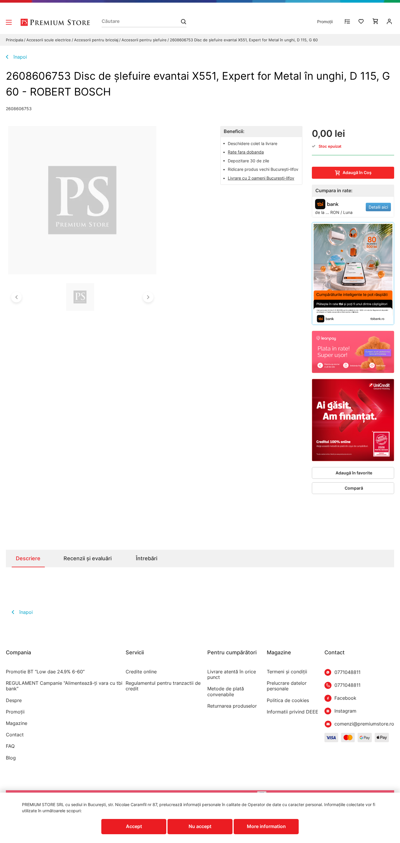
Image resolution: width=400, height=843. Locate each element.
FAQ (10, 746)
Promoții (325, 21)
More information (266, 826)
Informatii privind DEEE (292, 712)
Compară (354, 488)
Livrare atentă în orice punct (231, 674)
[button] (16, 297)
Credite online (141, 672)
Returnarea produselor (232, 706)
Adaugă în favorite (354, 472)
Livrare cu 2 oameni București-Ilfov (261, 178)
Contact (15, 735)
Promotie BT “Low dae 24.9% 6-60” (45, 672)
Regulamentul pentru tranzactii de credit (163, 686)
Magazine (16, 723)
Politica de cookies (288, 700)
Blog (11, 758)
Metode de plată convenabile (225, 691)
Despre (14, 700)
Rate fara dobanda (246, 151)
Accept (134, 826)
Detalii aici (378, 207)
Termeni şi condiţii (287, 672)
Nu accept (200, 826)
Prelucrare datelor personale (287, 686)
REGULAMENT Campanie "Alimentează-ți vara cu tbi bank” (64, 686)
